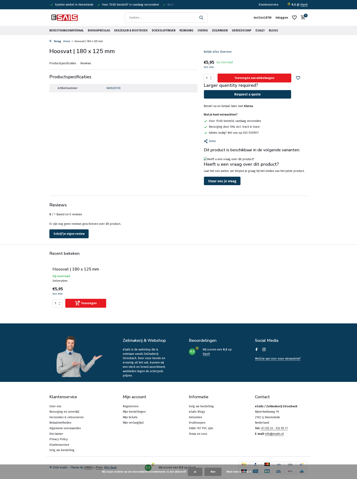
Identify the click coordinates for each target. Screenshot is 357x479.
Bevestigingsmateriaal (66, 30)
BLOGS (273, 30)
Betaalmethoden (60, 422)
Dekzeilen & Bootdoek (131, 30)
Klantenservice (268, 4)
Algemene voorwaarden (65, 428)
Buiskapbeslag (99, 30)
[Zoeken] (201, 17)
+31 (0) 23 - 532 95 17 (274, 428)
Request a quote (247, 94)
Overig (203, 30)
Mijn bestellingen (134, 411)
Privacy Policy (58, 439)
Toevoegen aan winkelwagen (254, 78)
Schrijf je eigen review (69, 234)
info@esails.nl (274, 434)
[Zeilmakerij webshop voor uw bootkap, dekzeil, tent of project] (64, 17)
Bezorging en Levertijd (64, 411)
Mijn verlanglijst (133, 422)
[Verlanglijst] (294, 17)
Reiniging (186, 30)
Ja (195, 471)
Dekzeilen (195, 417)
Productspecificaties (62, 63)
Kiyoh (304, 4)
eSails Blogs (197, 411)
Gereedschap (241, 30)
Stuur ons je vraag (222, 181)
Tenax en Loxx (198, 434)
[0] (302, 17)
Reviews (85, 63)
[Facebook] (256, 349)
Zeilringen (220, 30)
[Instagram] (264, 349)
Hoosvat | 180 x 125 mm (75, 269)
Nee (213, 471)
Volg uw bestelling (61, 450)
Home (66, 41)
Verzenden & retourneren (66, 417)
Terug (57, 41)
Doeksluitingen (163, 30)
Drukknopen (197, 422)
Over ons (55, 406)
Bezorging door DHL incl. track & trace (234, 127)
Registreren (130, 406)
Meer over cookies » (239, 471)
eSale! (260, 30)
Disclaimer (56, 434)
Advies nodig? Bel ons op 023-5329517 (234, 133)
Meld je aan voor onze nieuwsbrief (277, 358)
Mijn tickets (130, 417)
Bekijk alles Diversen (218, 52)
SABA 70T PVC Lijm (201, 428)
